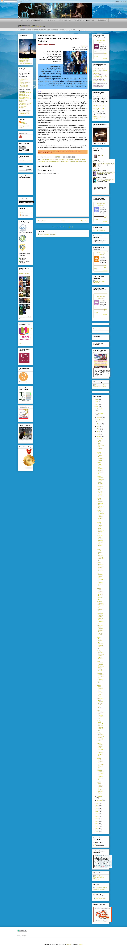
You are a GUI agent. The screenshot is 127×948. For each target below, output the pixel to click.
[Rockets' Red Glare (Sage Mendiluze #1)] (25, 302)
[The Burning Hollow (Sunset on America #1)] (28, 302)
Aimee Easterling (69, 159)
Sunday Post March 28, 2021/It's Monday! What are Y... (100, 468)
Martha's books (24, 273)
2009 (97, 831)
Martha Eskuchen (24, 122)
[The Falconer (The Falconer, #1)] (28, 285)
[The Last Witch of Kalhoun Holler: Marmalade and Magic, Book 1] (21, 291)
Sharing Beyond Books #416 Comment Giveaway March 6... (100, 749)
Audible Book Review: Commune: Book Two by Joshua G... (100, 593)
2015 (97, 816)
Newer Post (41, 221)
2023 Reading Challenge (101, 204)
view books (105, 58)
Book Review (81, 159)
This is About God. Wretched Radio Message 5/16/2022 (25, 97)
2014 (97, 818)
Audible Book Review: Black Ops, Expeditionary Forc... (100, 690)
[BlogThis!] (69, 157)
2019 (97, 806)
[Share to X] (71, 157)
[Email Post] (64, 157)
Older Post (84, 221)
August (99, 424)
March (99, 436)
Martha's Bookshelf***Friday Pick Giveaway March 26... (100, 515)
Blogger (81, 944)
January (99, 800)
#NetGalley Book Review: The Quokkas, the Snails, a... (100, 444)
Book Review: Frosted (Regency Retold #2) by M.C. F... (100, 665)
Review (62, 161)
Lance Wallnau (23, 86)
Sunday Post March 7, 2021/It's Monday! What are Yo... (100, 725)
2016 (97, 813)
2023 (97, 401)
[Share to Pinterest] (74, 157)
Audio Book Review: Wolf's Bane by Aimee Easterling (100, 618)
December (100, 409)
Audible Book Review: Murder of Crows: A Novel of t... (100, 762)
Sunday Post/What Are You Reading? (100, 77)
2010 (97, 829)
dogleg (95, 844)
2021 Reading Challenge (101, 297)
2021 (97, 406)
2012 (97, 824)
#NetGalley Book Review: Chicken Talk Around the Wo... (100, 630)
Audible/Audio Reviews (100, 69)
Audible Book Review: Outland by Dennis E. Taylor (100, 503)
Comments (24, 215)
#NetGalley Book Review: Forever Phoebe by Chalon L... (100, 541)
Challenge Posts (98, 73)
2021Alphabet (45, 159)
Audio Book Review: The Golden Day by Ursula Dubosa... (100, 491)
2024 (97, 399)
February (99, 796)
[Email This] (67, 157)
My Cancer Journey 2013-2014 (84, 20)
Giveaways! (51, 20)
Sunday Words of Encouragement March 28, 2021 (100, 480)
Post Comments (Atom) (66, 227)
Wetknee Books (74, 161)
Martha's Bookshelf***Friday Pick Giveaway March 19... (100, 606)
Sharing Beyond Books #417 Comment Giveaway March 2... (100, 579)
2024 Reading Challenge (101, 41)
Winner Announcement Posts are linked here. (31, 26)
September (100, 420)
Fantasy (43, 161)
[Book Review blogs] (29, 469)
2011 (97, 826)
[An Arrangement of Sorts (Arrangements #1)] (25, 297)
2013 (97, 821)
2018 (97, 808)
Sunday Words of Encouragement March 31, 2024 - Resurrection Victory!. (25, 61)
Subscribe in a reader (25, 161)
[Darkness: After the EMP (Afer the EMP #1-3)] (21, 297)
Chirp (39, 161)
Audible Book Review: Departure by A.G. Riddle (100, 456)
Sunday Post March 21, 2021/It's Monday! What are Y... (100, 554)
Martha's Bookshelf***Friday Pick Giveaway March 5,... (100, 774)
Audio (76, 159)
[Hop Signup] (100, 282)
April (98, 434)
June (98, 429)
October (99, 417)
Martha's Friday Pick (99, 106)
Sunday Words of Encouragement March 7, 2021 (100, 736)
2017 (97, 811)
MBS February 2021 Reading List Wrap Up (100, 714)
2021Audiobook (54, 159)
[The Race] (21, 302)
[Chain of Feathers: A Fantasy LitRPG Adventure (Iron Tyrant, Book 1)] (28, 297)
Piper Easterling (55, 161)
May (98, 431)
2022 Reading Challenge (101, 253)
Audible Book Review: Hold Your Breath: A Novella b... (100, 528)
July (98, 426)
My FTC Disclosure (99, 230)
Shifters (67, 161)
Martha (101, 45)
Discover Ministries (24, 82)
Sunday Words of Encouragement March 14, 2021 (100, 654)
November (100, 413)
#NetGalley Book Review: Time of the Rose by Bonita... (100, 703)
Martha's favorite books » (25, 317)
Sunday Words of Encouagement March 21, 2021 (100, 566)
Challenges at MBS (65, 20)
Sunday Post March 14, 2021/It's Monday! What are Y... (100, 643)
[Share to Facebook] (73, 157)
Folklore (48, 161)
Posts (23, 212)
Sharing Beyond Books (99, 109)
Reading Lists (102, 20)
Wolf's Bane (82, 161)
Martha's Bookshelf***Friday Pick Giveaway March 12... (100, 677)
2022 (97, 404)
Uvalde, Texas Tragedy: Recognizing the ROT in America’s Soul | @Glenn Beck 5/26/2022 (25, 103)
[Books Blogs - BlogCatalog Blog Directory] (100, 879)
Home (21, 20)
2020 (97, 803)
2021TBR (61, 159)
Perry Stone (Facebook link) (23, 84)
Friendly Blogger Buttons (35, 20)
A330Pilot (68, 944)
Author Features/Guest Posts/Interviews (100, 71)
